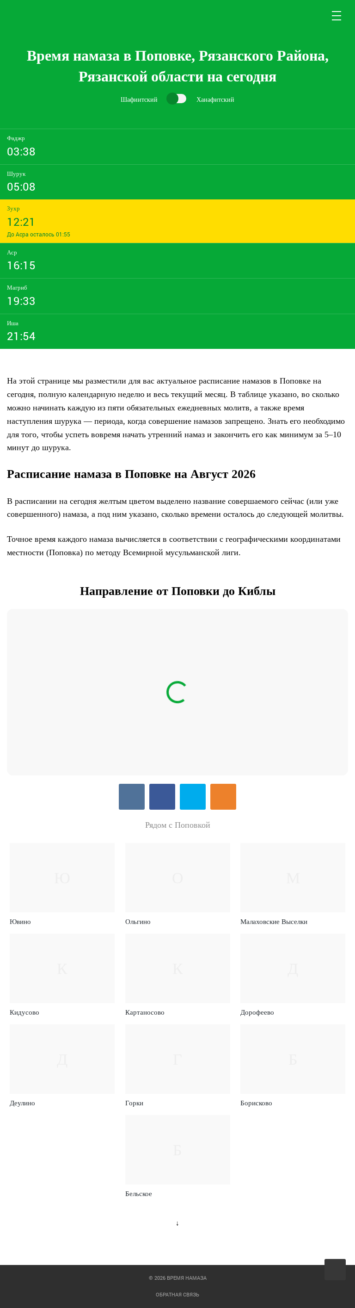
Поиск (315, 16)
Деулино (22, 1103)
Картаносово (145, 1012)
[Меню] (337, 16)
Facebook (162, 797)
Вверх (335, 1269)
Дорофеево (257, 1012)
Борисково (256, 1103)
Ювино (20, 921)
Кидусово (24, 1012)
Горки (134, 1103)
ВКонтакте (132, 797)
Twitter (193, 797)
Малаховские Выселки (273, 921)
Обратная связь (177, 1294)
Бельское (138, 1193)
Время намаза (45, 15)
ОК (223, 797)
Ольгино (138, 921)
